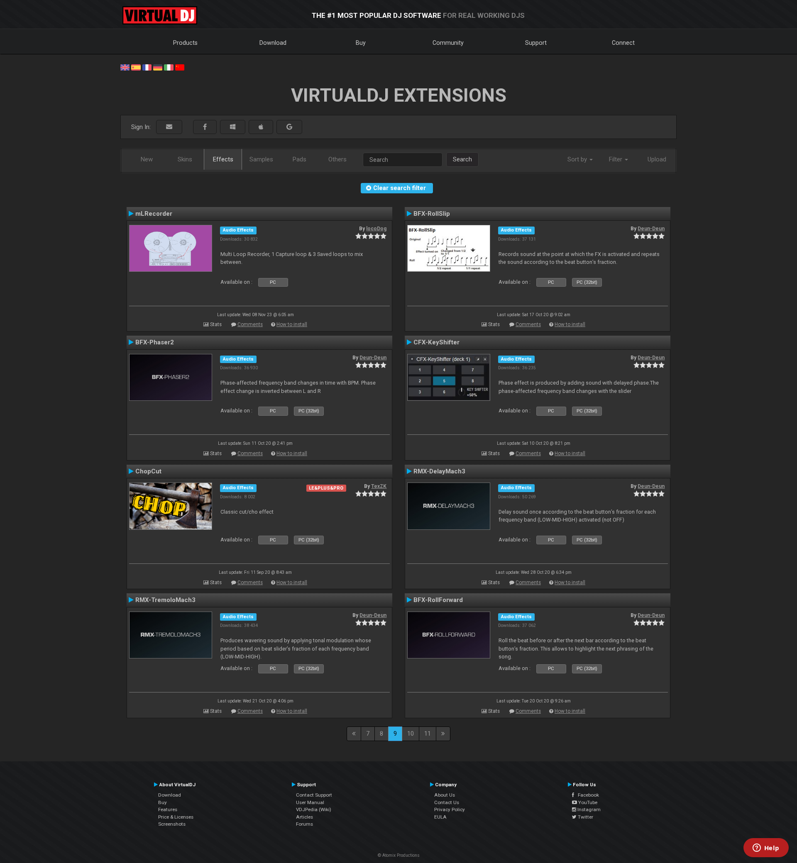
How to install (291, 324)
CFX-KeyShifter (436, 342)
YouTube (587, 802)
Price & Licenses (175, 817)
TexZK (378, 486)
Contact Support (314, 795)
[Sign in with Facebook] (205, 127)
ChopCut (148, 471)
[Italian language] (168, 67)
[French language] (147, 67)
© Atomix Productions (399, 855)
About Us (444, 795)
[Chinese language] (179, 67)
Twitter (585, 817)
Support (536, 42)
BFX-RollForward (438, 600)
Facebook (586, 795)
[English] (125, 67)
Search (462, 159)
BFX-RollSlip (431, 213)
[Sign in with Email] (169, 127)
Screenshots (172, 824)
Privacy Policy (449, 809)
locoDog (376, 229)
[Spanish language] (135, 67)
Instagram (588, 809)
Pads (299, 159)
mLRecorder (153, 213)
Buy (361, 42)
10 (410, 733)
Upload (657, 159)
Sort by (578, 159)
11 (427, 733)
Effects (223, 159)
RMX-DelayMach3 (439, 471)
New (147, 159)
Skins (185, 159)
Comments (250, 324)
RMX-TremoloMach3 (165, 600)
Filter (616, 159)
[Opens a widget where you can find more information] (766, 848)
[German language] (157, 67)
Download (272, 42)
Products (185, 42)
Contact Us (446, 802)
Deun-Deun (651, 229)
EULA (440, 817)
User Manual (310, 802)
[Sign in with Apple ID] (261, 127)
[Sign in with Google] (289, 127)
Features (167, 809)
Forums (304, 824)
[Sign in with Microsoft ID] (232, 127)
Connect (623, 42)
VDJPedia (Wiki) (313, 809)
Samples (261, 159)
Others (337, 159)
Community (448, 42)
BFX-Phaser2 (154, 342)
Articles (304, 817)
